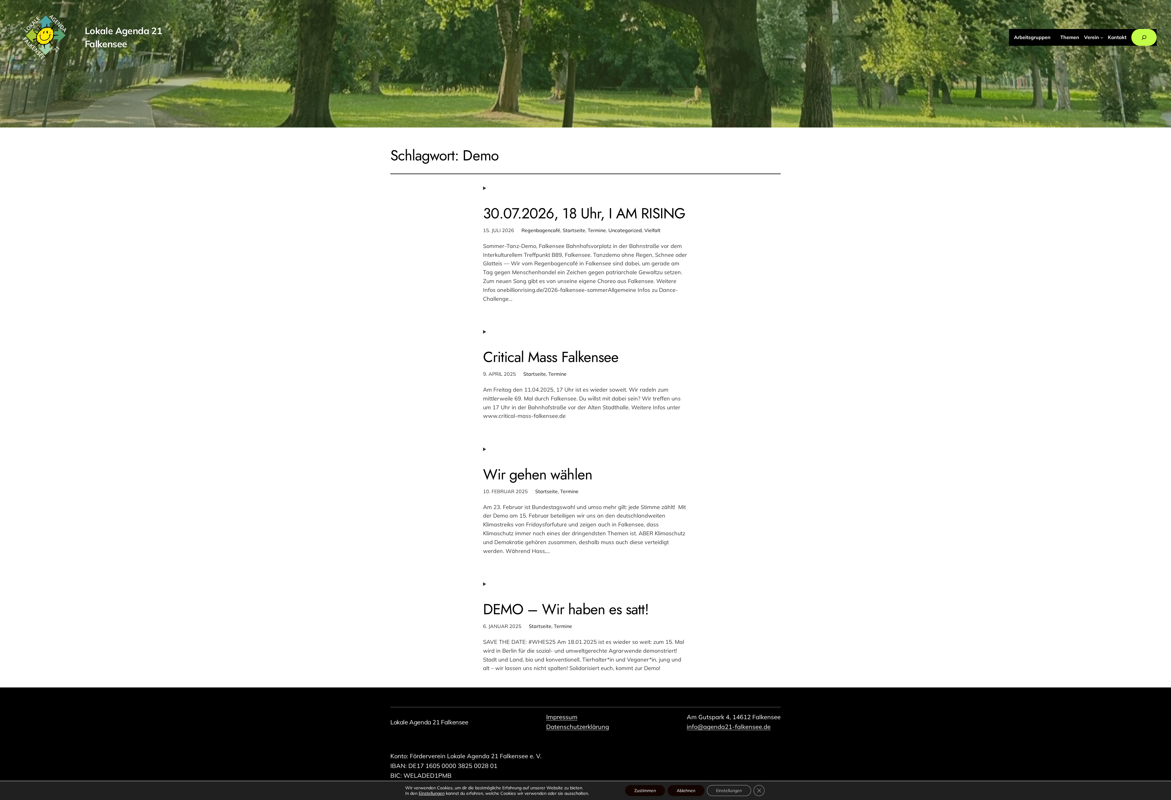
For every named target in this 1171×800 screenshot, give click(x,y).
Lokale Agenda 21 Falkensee (429, 722)
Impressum (562, 717)
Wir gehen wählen (537, 474)
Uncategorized (625, 230)
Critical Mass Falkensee (550, 357)
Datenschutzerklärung (577, 726)
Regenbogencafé (540, 230)
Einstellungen (432, 793)
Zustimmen (645, 790)
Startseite (574, 230)
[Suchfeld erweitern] (1143, 37)
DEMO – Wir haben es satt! (566, 609)
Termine (597, 230)
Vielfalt (652, 230)
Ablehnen (686, 790)
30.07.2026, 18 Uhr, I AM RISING (584, 213)
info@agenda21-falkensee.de (729, 726)
